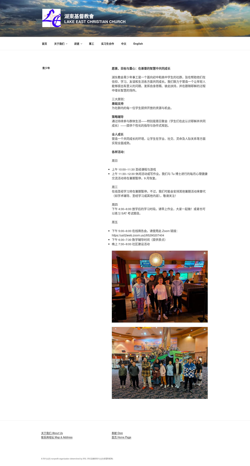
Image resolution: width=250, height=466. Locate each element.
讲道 (76, 43)
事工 (91, 43)
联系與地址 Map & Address (56, 437)
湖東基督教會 (79, 16)
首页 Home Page (121, 437)
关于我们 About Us (52, 433)
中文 (123, 43)
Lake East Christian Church (95, 21)
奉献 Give (117, 433)
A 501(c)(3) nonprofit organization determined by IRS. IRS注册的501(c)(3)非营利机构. (77, 458)
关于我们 (59, 43)
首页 (44, 43)
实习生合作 (107, 43)
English (138, 43)
